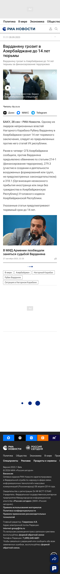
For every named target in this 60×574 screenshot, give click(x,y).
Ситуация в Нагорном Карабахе (21, 282)
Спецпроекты (10, 460)
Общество (21, 455)
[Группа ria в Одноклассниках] (42, 438)
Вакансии (8, 473)
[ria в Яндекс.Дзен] (20, 438)
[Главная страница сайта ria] (18, 29)
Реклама (25, 460)
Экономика (35, 455)
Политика (8, 455)
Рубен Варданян (13, 277)
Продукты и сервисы (45, 460)
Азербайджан (23, 272)
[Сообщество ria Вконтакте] (31, 438)
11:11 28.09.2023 (11, 37)
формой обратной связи (31, 535)
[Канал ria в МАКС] (8, 438)
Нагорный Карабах (43, 272)
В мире (8, 272)
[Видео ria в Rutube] (54, 438)
